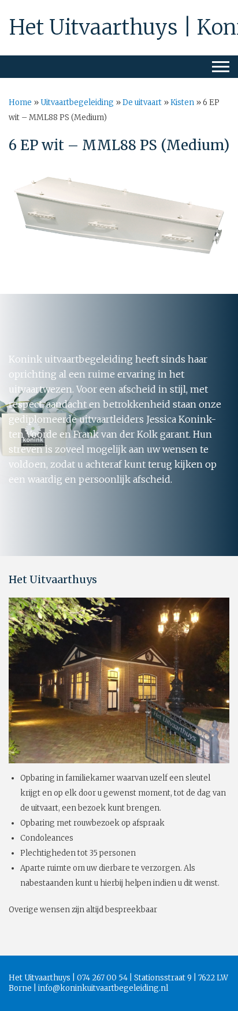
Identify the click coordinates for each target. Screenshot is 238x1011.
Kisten (182, 102)
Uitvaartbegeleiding (77, 102)
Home (20, 102)
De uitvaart (142, 102)
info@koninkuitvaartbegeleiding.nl (103, 988)
